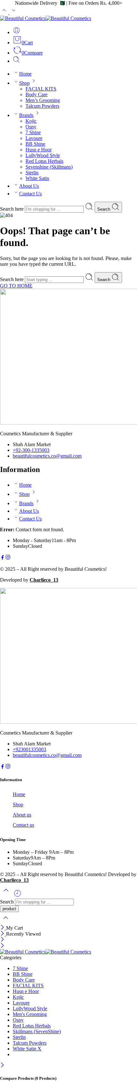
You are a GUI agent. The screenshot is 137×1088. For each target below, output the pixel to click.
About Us (29, 186)
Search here (12, 209)
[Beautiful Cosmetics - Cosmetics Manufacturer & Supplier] (45, 18)
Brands (26, 115)
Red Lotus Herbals (44, 161)
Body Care (36, 94)
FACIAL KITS (40, 88)
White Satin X (27, 1048)
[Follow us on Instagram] (8, 558)
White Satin (37, 178)
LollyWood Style (42, 155)
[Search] (16, 61)
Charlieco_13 (44, 580)
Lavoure (33, 138)
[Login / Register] (16, 32)
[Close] (3, 928)
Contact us (23, 825)
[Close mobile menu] (2, 946)
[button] (68, 779)
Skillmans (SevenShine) (37, 1031)
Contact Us (30, 193)
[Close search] (5, 922)
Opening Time (13, 839)
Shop (24, 83)
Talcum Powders (42, 106)
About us (22, 814)
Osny (30, 126)
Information (11, 779)
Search (104, 209)
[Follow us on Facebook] (2, 558)
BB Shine (35, 144)
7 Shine (33, 132)
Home (25, 73)
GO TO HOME (16, 285)
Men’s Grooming (42, 100)
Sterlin (32, 172)
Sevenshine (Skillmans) (49, 167)
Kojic (31, 121)
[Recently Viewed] (17, 895)
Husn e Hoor (38, 149)
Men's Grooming (30, 1014)
